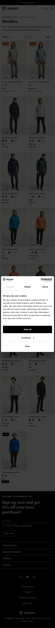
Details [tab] (27, 287)
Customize (26, 338)
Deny (27, 346)
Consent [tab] (10, 287)
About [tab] (45, 287)
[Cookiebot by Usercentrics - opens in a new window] (41, 279)
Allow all (27, 329)
